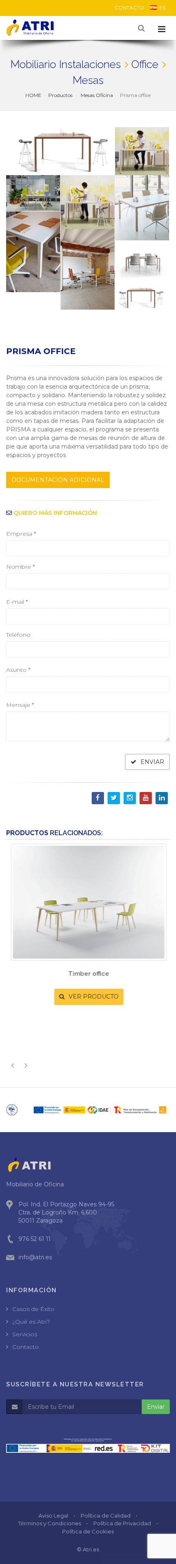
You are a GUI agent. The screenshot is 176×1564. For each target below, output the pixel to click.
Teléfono (18, 634)
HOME (33, 95)
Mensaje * (20, 704)
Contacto (25, 1347)
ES (162, 7)
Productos (60, 95)
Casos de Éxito (33, 1309)
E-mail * (17, 601)
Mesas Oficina (96, 95)
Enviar (156, 1406)
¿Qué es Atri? (31, 1321)
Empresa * (21, 533)
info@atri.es (35, 1257)
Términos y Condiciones (49, 1523)
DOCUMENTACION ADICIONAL (57, 480)
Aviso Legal (53, 1515)
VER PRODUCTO (92, 996)
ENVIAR (151, 762)
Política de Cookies (88, 1531)
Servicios (24, 1334)
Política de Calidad (106, 1515)
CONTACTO (129, 7)
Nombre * (20, 566)
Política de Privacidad (122, 1523)
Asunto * (18, 669)
